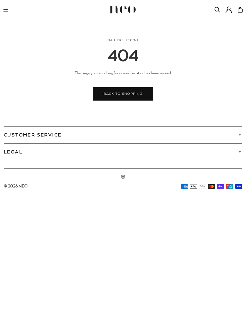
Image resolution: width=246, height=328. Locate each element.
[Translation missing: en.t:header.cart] (240, 9)
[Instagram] (123, 177)
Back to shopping (122, 94)
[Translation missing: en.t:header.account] (229, 9)
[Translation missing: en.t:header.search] (217, 9)
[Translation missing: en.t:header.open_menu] (6, 9)
